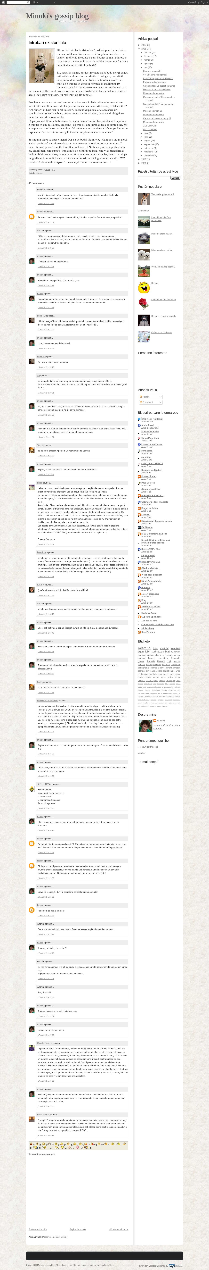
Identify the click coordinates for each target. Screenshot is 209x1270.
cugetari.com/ (148, 555)
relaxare (158, 655)
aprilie (147, 63)
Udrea (178, 681)
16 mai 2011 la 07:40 (46, 633)
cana (140, 687)
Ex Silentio (147, 527)
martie (147, 60)
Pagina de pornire (78, 1229)
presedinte (170, 696)
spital (148, 680)
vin (163, 706)
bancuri (151, 658)
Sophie (40, 445)
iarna (172, 674)
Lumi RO (41, 316)
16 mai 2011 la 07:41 (46, 652)
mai (146, 67)
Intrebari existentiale (47, 42)
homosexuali (168, 687)
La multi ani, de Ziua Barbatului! (158, 78)
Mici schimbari (150, 129)
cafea (178, 684)
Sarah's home (148, 632)
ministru (141, 693)
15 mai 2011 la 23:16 (46, 614)
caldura (141, 674)
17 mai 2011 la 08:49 (46, 953)
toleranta (141, 706)
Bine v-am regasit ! (152, 71)
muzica (177, 661)
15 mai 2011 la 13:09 (46, 248)
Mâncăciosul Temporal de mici (156, 521)
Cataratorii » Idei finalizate (154, 502)
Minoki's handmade (151, 581)
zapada (154, 680)
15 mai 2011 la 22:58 (46, 595)
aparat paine (169, 671)
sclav (140, 703)
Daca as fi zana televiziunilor (156, 89)
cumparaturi (150, 674)
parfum (156, 677)
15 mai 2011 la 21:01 (46, 437)
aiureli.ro (146, 457)
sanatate (176, 668)
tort (146, 706)
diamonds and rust (151, 489)
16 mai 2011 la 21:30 (46, 878)
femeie (177, 652)
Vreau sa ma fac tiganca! (155, 75)
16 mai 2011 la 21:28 (46, 853)
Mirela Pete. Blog (150, 438)
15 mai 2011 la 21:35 (46, 456)
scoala (145, 703)
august (147, 140)
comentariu (163, 658)
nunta (140, 677)
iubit (147, 651)
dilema (159, 674)
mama (177, 674)
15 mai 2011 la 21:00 (46, 415)
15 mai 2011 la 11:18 (46, 222)
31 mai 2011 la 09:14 (46, 1135)
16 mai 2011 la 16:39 (46, 754)
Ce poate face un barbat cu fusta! (159, 86)
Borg (143, 600)
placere (141, 664)
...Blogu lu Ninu (149, 620)
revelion (141, 680)
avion (178, 671)
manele (141, 690)
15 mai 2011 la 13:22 (46, 285)
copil (169, 661)
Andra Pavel (147, 425)
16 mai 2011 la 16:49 (46, 776)
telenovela (176, 703)
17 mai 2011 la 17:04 (46, 1016)
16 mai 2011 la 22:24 (46, 934)
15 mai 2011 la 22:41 (46, 577)
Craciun (169, 681)
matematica (156, 690)
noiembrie (149, 151)
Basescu (162, 681)
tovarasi (151, 706)
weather (141, 753)
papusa (174, 693)
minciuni (177, 690)
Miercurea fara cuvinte (153, 93)
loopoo (40, 838)
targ (166, 703)
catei (144, 687)
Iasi (174, 681)
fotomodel (175, 658)
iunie (146, 133)
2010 (144, 45)
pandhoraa (146, 451)
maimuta (177, 687)
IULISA (40, 585)
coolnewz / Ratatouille (47, 700)
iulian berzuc (43, 1114)
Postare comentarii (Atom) (54, 1237)
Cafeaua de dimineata (161, 332)
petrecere (149, 696)
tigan (141, 651)
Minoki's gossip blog (57, 16)
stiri (147, 671)
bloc (166, 684)
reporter (160, 700)
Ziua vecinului (149, 126)
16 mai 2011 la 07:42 (46, 674)
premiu (161, 668)
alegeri (140, 684)
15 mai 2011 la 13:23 (46, 308)
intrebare (39, 173)
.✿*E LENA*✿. (44, 784)
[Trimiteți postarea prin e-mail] (53, 169)
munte (147, 693)
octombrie (149, 148)
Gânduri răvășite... (150, 568)
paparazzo (167, 693)
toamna (153, 671)
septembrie (149, 144)
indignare (166, 664)
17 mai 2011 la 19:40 (46, 1106)
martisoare (175, 664)
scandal (141, 671)
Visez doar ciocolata (151, 575)
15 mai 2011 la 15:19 (46, 367)
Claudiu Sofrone (44, 1043)
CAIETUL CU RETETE (152, 463)
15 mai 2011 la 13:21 (46, 267)
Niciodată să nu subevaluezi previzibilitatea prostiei (155, 541)
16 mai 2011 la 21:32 (46, 897)
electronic (157, 664)
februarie (148, 56)
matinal (164, 690)
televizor (175, 648)
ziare (160, 671)
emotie (166, 674)
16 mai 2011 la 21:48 (46, 916)
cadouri (172, 684)
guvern (141, 661)
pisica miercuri (158, 696)
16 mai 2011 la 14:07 (46, 732)
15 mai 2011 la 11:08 (46, 204)
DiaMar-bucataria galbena (154, 534)
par (179, 693)
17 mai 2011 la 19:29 (46, 1081)
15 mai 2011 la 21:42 (46, 475)
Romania (151, 661)
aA (38, 375)
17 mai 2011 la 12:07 (46, 979)
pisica (170, 677)
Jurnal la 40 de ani (150, 606)
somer (161, 703)
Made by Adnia (148, 613)
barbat (169, 651)
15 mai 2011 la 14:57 (46, 348)
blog (155, 648)
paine (160, 693)
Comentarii (147, 402)
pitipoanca (152, 668)
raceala (153, 700)
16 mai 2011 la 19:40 (46, 808)
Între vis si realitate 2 (151, 419)
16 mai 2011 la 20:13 (46, 830)
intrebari (141, 658)
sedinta (151, 703)
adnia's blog (147, 628)
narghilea (153, 693)
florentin (41, 211)
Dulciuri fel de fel (150, 431)
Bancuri (155, 283)
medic (171, 690)
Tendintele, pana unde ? (162, 194)
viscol (166, 706)
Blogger (152, 1266)
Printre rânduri (148, 476)
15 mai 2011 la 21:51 (46, 544)
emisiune (159, 687)
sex (156, 703)
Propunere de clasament (154, 82)
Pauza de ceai (148, 483)
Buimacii (145, 587)
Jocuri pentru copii (149, 747)
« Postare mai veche (118, 1229)
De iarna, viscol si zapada (163, 316)
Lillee (115, 54)
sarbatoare (158, 651)
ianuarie (148, 52)
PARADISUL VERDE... (152, 495)
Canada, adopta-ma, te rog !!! (157, 118)
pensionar (142, 668)
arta (154, 684)
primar (177, 677)
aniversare (168, 655)
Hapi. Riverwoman (150, 562)
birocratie (160, 684)
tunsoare (157, 706)
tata (170, 703)
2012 (144, 159)
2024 (144, 163)
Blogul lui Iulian (149, 508)
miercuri (144, 648)
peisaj (163, 677)
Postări (145, 397)
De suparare (143, 210)
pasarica (141, 696)
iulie (146, 137)
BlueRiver (41, 552)
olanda (148, 677)
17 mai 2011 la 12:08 (46, 997)
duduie (149, 664)
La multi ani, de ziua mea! (163, 299)
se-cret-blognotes (150, 594)
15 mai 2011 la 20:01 (46, 393)
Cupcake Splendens (151, 617)
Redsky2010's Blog (150, 549)
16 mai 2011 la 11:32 (46, 692)
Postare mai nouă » (38, 1229)
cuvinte (164, 648)
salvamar (168, 700)
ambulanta (148, 684)
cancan (177, 655)
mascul (147, 690)
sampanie (176, 700)
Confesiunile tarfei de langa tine (157, 624)
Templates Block (106, 1265)
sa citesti (117, 847)
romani (169, 668)
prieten (150, 655)
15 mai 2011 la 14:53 (46, 330)
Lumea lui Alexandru (151, 444)
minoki (40, 256)
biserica (161, 661)
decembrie (149, 155)
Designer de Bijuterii (151, 470)
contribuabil (151, 687)
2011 (144, 49)
